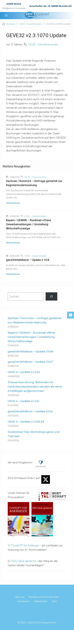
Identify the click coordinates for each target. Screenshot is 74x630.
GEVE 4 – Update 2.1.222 (24, 372)
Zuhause (10, 24)
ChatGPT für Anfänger (25, 545)
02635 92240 (13, 4)
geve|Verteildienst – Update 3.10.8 (27, 260)
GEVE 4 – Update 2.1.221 (23, 401)
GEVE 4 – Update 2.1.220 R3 (26, 421)
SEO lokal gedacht (24, 561)
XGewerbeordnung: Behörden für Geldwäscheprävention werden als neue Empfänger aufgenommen (35, 386)
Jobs (54, 601)
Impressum (23, 601)
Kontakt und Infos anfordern (44, 597)
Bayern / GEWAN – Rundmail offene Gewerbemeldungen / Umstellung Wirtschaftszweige (28, 224)
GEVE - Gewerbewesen (30, 24)
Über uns (20, 597)
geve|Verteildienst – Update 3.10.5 (30, 411)
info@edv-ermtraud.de (13, 8)
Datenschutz (40, 601)
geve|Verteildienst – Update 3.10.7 (30, 361)
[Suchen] (51, 296)
